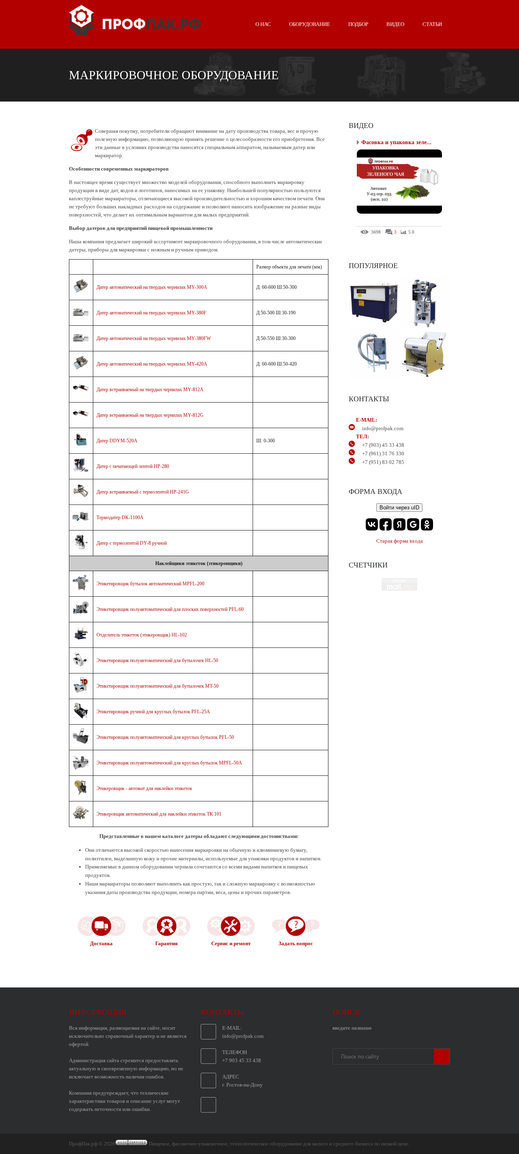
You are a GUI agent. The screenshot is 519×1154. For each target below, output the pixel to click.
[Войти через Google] (413, 524)
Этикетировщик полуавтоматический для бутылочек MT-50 (158, 686)
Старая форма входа (399, 541)
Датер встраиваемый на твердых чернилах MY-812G (150, 415)
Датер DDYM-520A (117, 441)
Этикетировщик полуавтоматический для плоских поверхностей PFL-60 (170, 609)
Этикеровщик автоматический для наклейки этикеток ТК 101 (159, 814)
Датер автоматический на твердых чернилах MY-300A (152, 287)
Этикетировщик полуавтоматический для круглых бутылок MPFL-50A (169, 763)
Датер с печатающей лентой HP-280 (133, 466)
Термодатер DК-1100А (120, 517)
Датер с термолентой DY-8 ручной (132, 543)
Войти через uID (399, 507)
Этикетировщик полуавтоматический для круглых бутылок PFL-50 (165, 737)
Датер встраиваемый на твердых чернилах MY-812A (150, 389)
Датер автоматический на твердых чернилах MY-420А (152, 364)
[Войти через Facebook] (386, 524)
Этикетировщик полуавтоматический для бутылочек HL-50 (157, 660)
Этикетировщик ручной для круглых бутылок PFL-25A (153, 711)
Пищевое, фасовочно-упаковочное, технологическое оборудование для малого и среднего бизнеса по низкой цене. (279, 1144)
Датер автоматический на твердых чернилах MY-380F (151, 313)
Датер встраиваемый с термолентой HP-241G (143, 492)
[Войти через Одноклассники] (427, 524)
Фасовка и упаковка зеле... (396, 142)
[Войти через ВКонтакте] (372, 524)
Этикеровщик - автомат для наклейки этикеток (144, 788)
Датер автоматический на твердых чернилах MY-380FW (154, 338)
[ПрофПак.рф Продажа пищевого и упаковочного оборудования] (135, 32)
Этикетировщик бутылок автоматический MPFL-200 (150, 584)
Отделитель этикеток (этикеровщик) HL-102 (142, 635)
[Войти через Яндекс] (399, 524)
